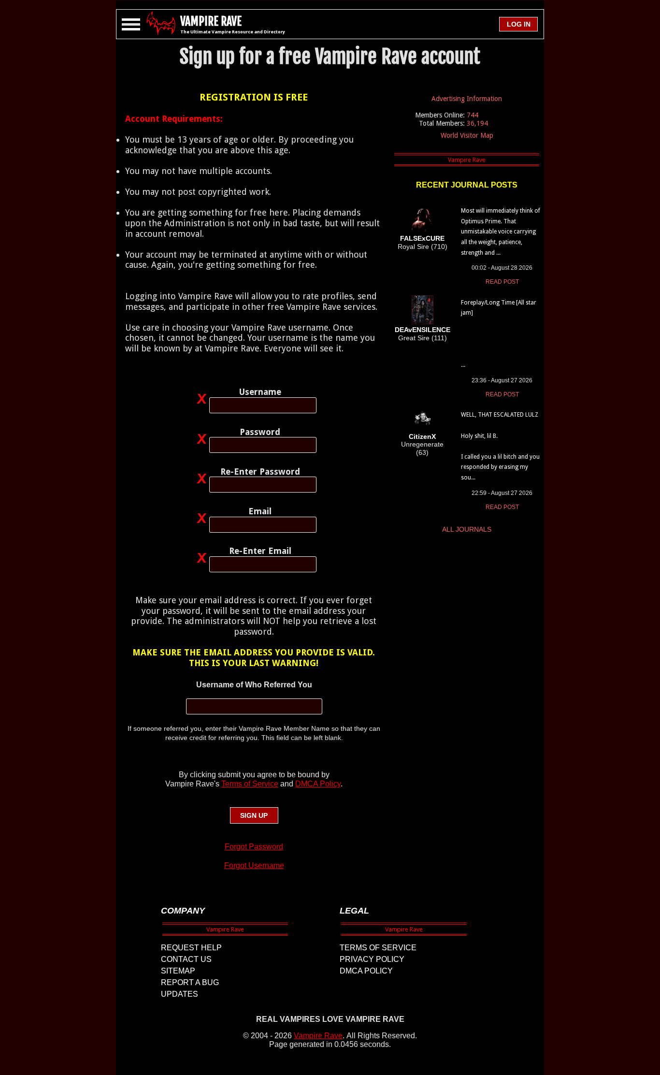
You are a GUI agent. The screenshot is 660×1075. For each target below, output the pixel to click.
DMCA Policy (318, 784)
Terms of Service (249, 784)
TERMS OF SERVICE (378, 948)
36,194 (477, 123)
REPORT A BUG (190, 982)
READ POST (502, 281)
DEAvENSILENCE (422, 330)
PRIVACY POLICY (372, 959)
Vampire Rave (318, 1035)
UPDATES (179, 994)
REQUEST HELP (191, 948)
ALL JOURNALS (466, 529)
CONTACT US (186, 959)
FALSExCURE (422, 238)
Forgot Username (254, 865)
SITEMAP (178, 971)
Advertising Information (466, 98)
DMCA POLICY (366, 971)
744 (472, 115)
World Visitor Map (467, 135)
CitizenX (422, 436)
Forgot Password (254, 847)
